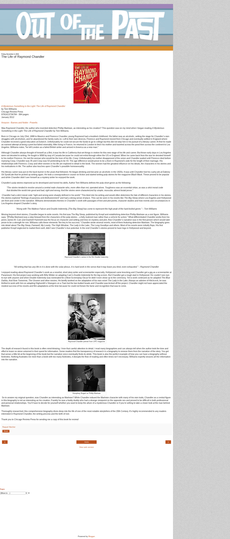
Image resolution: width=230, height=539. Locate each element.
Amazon (5, 123)
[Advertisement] (86, 468)
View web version (86, 447)
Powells (33, 123)
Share (6, 431)
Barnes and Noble (19, 123)
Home (86, 442)
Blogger (91, 536)
